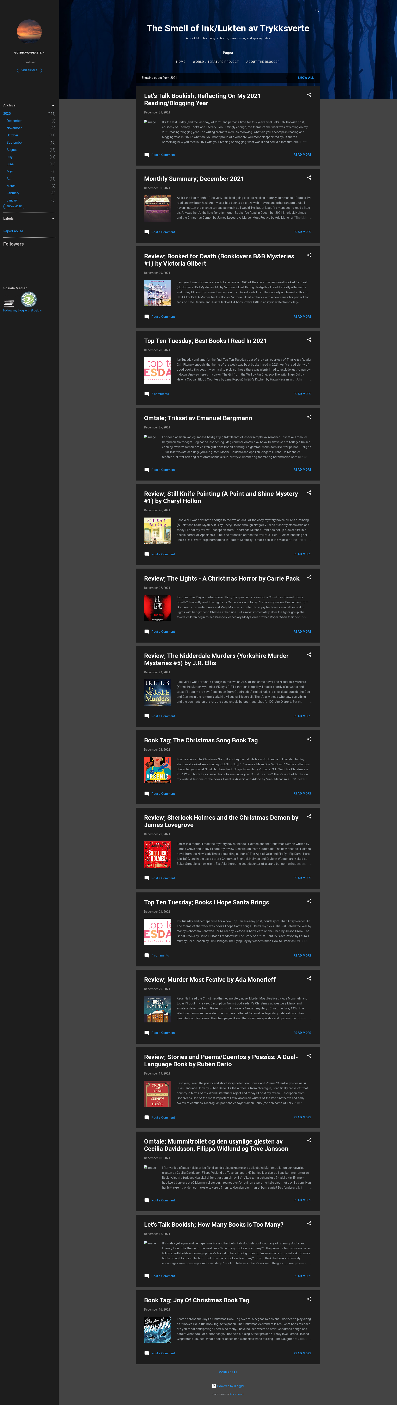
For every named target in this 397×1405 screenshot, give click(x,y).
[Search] (317, 11)
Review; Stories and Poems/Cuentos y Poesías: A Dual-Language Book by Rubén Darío (221, 1060)
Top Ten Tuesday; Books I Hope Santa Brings (206, 902)
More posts (228, 1372)
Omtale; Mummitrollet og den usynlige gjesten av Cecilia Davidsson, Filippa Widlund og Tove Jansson (216, 1145)
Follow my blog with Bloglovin (23, 310)
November (14, 128)
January (12, 200)
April (10, 179)
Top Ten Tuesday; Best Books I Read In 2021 (205, 340)
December (14, 121)
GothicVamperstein (29, 52)
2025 (7, 114)
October (12, 135)
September (15, 142)
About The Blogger (263, 62)
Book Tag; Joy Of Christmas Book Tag (196, 1300)
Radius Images (237, 1394)
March (11, 186)
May (10, 171)
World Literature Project (216, 62)
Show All (306, 78)
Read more (303, 154)
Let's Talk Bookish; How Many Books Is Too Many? (213, 1224)
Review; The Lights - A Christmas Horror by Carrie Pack (221, 578)
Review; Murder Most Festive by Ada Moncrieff (210, 979)
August (12, 150)
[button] (309, 95)
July (10, 157)
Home (180, 62)
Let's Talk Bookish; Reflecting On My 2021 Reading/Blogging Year (202, 99)
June (10, 164)
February (13, 193)
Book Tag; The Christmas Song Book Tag (201, 740)
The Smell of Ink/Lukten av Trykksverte (228, 28)
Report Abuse (13, 231)
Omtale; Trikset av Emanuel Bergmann (198, 418)
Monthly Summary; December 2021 (194, 178)
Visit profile (29, 70)
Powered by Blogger (230, 1386)
